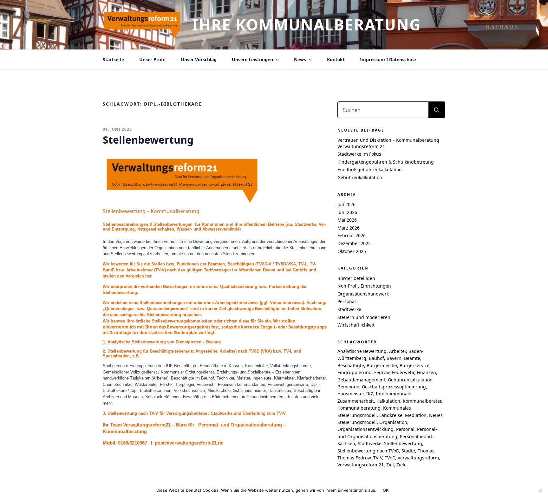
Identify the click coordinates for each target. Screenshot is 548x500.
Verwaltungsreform (418, 458)
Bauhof (376, 358)
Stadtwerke (349, 309)
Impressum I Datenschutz (388, 59)
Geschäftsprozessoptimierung (394, 387)
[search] (436, 110)
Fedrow (381, 372)
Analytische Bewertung (362, 351)
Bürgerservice (414, 365)
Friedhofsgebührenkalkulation (369, 169)
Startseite (113, 59)
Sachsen (346, 443)
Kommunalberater (422, 401)
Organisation (393, 422)
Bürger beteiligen (356, 278)
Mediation (416, 415)
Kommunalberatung (359, 408)
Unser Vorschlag (199, 59)
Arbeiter (397, 351)
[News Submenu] (309, 59)
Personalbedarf (416, 436)
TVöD (390, 458)
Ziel (390, 465)
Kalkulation (388, 401)
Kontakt (336, 59)
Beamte (412, 358)
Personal (346, 301)
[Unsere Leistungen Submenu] (276, 59)
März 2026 (348, 228)
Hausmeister (350, 394)
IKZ (369, 394)
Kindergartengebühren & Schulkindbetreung (385, 162)
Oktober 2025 (351, 251)
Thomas (426, 451)
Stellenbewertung (403, 443)
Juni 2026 (347, 212)
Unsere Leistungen (252, 59)
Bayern (394, 358)
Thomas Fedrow (354, 458)
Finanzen (426, 372)
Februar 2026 (351, 235)
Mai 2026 (347, 220)
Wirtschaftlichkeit (356, 325)
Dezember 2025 (354, 243)
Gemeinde (348, 387)
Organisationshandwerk (363, 294)
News (300, 59)
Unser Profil (152, 59)
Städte (408, 451)
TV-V (377, 458)
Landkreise (390, 415)
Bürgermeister (382, 365)
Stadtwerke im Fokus (359, 154)
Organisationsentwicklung (365, 429)
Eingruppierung (354, 372)
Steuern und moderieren (363, 317)
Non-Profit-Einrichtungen (364, 286)
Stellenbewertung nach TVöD (368, 451)
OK (386, 490)
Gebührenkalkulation (359, 177)
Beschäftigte (350, 365)
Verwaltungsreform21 (360, 465)
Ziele (401, 465)
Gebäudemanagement (361, 380)
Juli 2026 (346, 204)
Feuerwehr (403, 372)
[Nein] (540, 490)
